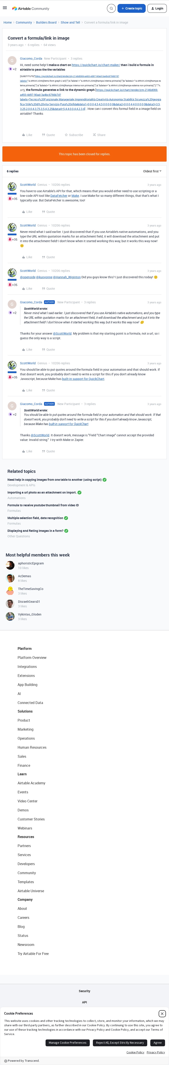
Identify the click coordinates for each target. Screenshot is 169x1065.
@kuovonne (44, 277)
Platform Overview (32, 657)
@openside (27, 277)
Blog (21, 926)
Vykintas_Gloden (29, 614)
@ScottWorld (62, 333)
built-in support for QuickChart (83, 379)
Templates (26, 881)
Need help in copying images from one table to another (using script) (54, 479)
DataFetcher (58, 195)
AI (19, 693)
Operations (26, 738)
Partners (24, 845)
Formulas (14, 511)
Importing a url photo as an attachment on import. (42, 492)
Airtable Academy (31, 783)
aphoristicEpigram (31, 563)
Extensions (26, 675)
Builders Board (46, 22)
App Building (27, 684)
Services (24, 854)
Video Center (27, 801)
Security (84, 991)
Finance (24, 765)
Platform (25, 648)
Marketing (25, 729)
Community (24, 22)
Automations (16, 498)
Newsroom (26, 944)
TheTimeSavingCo (30, 589)
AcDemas (24, 576)
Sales (22, 756)
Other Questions (18, 536)
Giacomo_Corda (31, 58)
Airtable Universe (31, 890)
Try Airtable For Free (33, 953)
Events (23, 792)
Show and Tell (70, 22)
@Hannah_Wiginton (67, 277)
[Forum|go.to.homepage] (30, 8)
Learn (22, 774)
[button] (4, 9)
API (84, 1002)
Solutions (25, 711)
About (22, 908)
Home (8, 22)
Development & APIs (21, 485)
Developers (26, 863)
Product (24, 720)
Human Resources (32, 747)
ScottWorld (28, 184)
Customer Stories (31, 819)
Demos (23, 810)
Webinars (25, 828)
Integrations (27, 666)
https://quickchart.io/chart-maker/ (96, 65)
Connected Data (30, 702)
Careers (23, 917)
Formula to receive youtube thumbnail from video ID (43, 505)
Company (25, 899)
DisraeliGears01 (29, 601)
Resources (26, 836)
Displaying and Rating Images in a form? (35, 531)
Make (75, 195)
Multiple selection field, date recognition (35, 518)
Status (23, 935)
